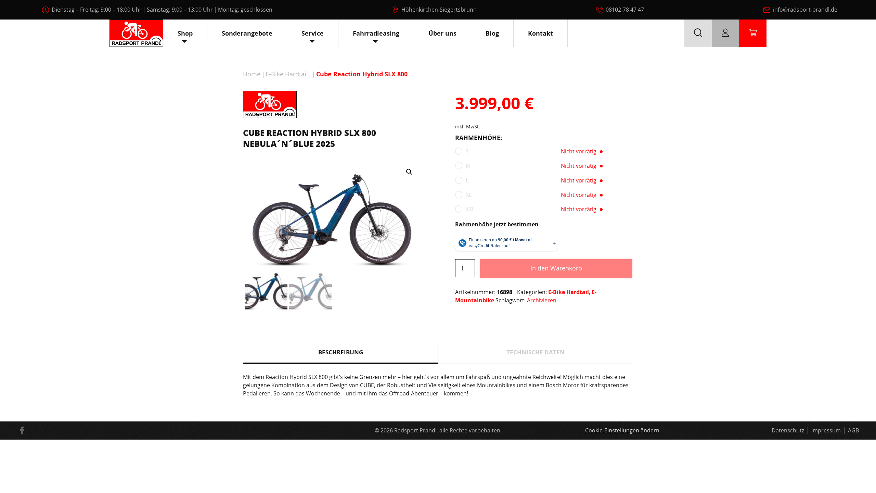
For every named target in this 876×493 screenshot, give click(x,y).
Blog (492, 33)
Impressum (826, 430)
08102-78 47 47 (625, 9)
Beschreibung (340, 352)
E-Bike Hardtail (287, 74)
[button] (409, 172)
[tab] (340, 353)
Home (251, 74)
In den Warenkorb (556, 268)
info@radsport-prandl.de (805, 9)
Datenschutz (788, 430)
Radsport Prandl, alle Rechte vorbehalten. (448, 430)
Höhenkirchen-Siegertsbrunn (439, 9)
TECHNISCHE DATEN (535, 352)
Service (312, 33)
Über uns (442, 33)
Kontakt (540, 33)
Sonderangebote (247, 33)
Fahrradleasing (376, 33)
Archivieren (541, 300)
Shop (185, 33)
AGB (853, 430)
